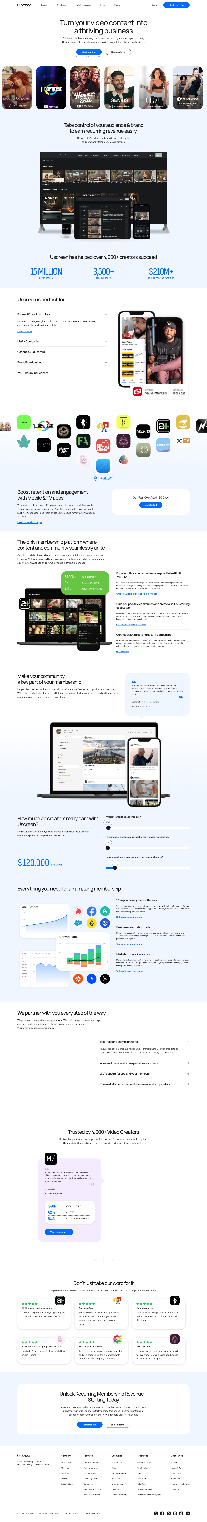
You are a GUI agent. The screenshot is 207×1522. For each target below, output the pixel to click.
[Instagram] (169, 1513)
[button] (111, 1259)
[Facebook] (162, 1513)
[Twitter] (156, 1513)
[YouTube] (175, 1513)
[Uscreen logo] (24, 1455)
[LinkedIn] (188, 1513)
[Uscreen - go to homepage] (24, 5)
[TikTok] (181, 1513)
